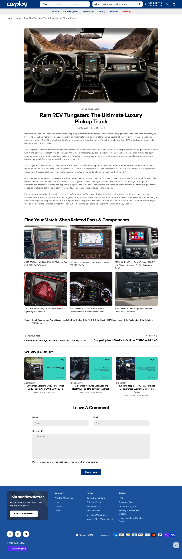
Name (35, 417)
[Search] (138, 4)
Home (9, 18)
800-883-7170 (155, 4)
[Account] (167, 4)
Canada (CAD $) (86, 535)
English (103, 535)
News (18, 18)
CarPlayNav (19, 543)
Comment (37, 431)
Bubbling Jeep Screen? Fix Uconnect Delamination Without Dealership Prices (136, 388)
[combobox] (117, 4)
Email (96, 417)
